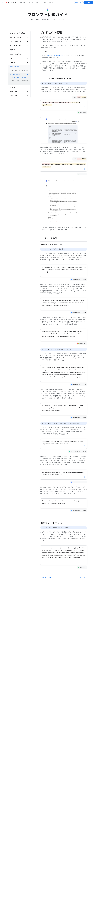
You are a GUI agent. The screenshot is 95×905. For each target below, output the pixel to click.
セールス (12, 87)
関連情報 (51, 2)
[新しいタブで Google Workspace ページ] (9, 2)
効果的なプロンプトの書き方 (18, 33)
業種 (37, 2)
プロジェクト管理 (15, 67)
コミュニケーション (15, 41)
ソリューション (22, 2)
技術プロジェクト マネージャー (20, 81)
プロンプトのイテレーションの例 (19, 70)
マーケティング (14, 62)
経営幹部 (12, 50)
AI (41, 2)
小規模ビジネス (14, 91)
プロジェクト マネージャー (19, 77)
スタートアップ (14, 95)
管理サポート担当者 (15, 37)
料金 (45, 2)
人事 (11, 58)
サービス (31, 2)
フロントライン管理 (15, 54)
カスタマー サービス (15, 46)
